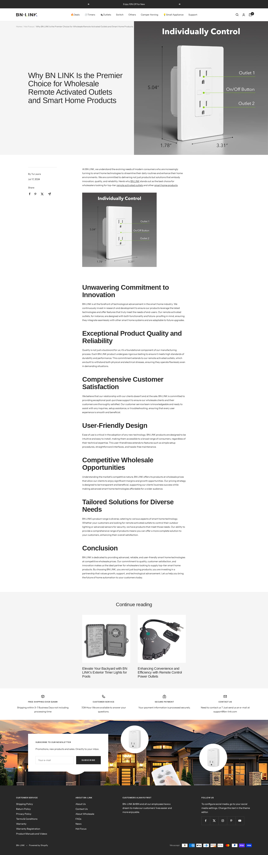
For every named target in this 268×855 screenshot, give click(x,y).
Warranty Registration (28, 828)
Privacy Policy (23, 813)
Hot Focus (29, 26)
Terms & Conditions (26, 818)
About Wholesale (85, 813)
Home (19, 26)
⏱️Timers (90, 14)
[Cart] (250, 14)
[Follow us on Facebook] (205, 820)
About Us (81, 804)
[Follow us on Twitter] (214, 820)
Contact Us (82, 808)
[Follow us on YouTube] (240, 820)
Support (192, 14)
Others (132, 14)
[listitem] (29, 194)
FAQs (78, 818)
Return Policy (23, 808)
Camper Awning (149, 14)
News (78, 823)
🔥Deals (75, 14)
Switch (119, 14)
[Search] (237, 14)
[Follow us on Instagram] (223, 820)
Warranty (21, 823)
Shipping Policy (24, 804)
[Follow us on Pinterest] (231, 820)
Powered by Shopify (38, 845)
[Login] (243, 14)
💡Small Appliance (173, 14)
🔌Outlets (105, 14)
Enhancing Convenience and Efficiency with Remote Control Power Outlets (160, 672)
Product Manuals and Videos (31, 833)
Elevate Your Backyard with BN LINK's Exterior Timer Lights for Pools (104, 672)
